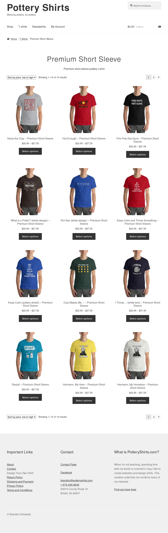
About (10, 464)
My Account (58, 26)
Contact (11, 469)
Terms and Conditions (19, 490)
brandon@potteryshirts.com (77, 480)
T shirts (22, 26)
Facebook (66, 472)
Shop (10, 26)
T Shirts (24, 38)
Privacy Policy (15, 486)
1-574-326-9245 (70, 485)
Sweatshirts (39, 26)
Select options (30, 151)
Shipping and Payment (20, 481)
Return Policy (15, 477)
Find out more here (125, 489)
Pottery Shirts (38, 7)
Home (14, 38)
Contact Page (68, 464)
